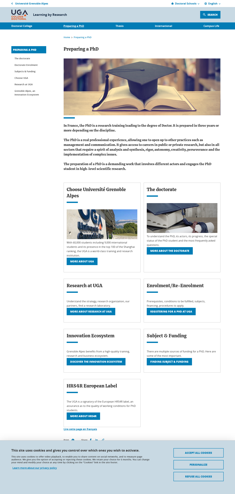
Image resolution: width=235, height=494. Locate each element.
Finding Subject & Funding (169, 361)
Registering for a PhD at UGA (171, 311)
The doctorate (22, 58)
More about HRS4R (83, 416)
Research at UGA (24, 84)
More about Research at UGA (91, 311)
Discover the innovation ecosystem (96, 361)
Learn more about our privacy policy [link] (34, 467)
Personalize (198, 464)
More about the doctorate (169, 251)
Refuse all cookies (198, 476)
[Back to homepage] (19, 15)
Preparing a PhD (24, 50)
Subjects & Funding (25, 71)
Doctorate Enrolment (26, 64)
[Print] (73, 440)
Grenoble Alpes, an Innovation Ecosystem (27, 92)
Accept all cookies (198, 453)
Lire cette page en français (80, 429)
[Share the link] (103, 440)
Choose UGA (21, 77)
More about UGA (82, 261)
